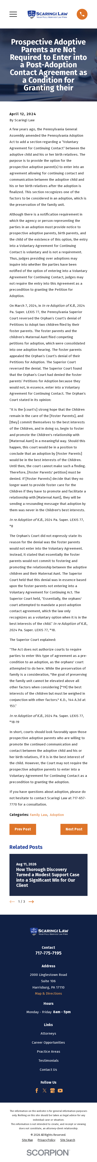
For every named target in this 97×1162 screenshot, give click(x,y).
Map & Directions (48, 993)
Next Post (74, 829)
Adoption (57, 815)
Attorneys (48, 1033)
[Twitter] (44, 1090)
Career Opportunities (48, 1042)
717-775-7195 (48, 953)
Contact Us (48, 1070)
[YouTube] (60, 1090)
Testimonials (48, 1061)
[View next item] (31, 901)
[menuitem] (27, 1140)
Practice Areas (48, 1052)
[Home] (47, 14)
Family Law (38, 815)
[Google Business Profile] (52, 1090)
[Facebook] (36, 1090)
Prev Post (23, 829)
